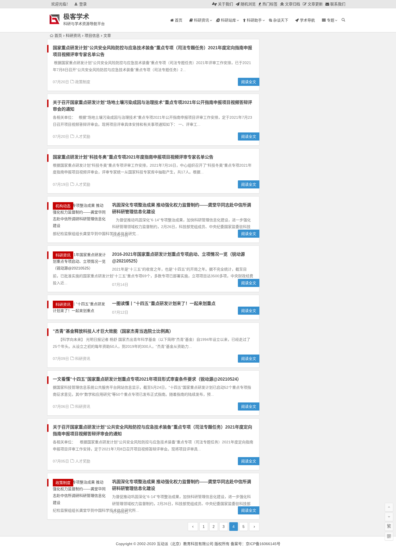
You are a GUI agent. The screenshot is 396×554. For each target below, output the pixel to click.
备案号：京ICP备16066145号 (255, 544)
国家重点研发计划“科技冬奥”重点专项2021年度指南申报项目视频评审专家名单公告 (133, 157)
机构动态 (63, 206)
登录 (83, 4)
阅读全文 (248, 82)
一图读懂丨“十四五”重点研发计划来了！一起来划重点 (164, 303)
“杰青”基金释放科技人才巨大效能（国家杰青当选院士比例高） (113, 331)
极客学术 (76, 16)
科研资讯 (73, 35)
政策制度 (82, 82)
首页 (58, 35)
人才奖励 (82, 136)
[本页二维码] (389, 536)
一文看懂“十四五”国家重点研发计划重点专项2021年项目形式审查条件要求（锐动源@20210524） (147, 379)
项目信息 (92, 35)
